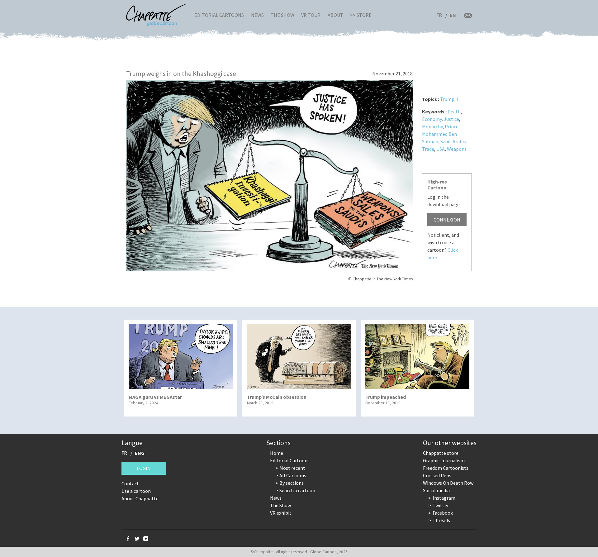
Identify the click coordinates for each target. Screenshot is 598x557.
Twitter (441, 505)
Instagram (444, 498)
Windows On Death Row (448, 483)
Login (144, 468)
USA (440, 149)
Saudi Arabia (453, 141)
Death (454, 111)
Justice (451, 119)
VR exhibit (281, 513)
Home (276, 453)
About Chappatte (140, 498)
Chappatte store (440, 453)
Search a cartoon (297, 490)
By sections (291, 483)
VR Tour (310, 15)
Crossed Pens (437, 475)
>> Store (361, 15)
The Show (282, 15)
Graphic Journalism (444, 460)
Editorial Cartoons (219, 15)
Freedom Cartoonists (445, 468)
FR (439, 15)
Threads (441, 520)
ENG (140, 453)
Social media (436, 490)
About (335, 15)
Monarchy (432, 126)
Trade (428, 149)
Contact (130, 483)
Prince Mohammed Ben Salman (440, 134)
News (257, 15)
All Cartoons (292, 475)
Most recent (292, 468)
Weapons (457, 149)
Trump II (449, 99)
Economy (432, 119)
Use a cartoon (136, 491)
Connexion (447, 220)
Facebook (443, 513)
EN (453, 15)
